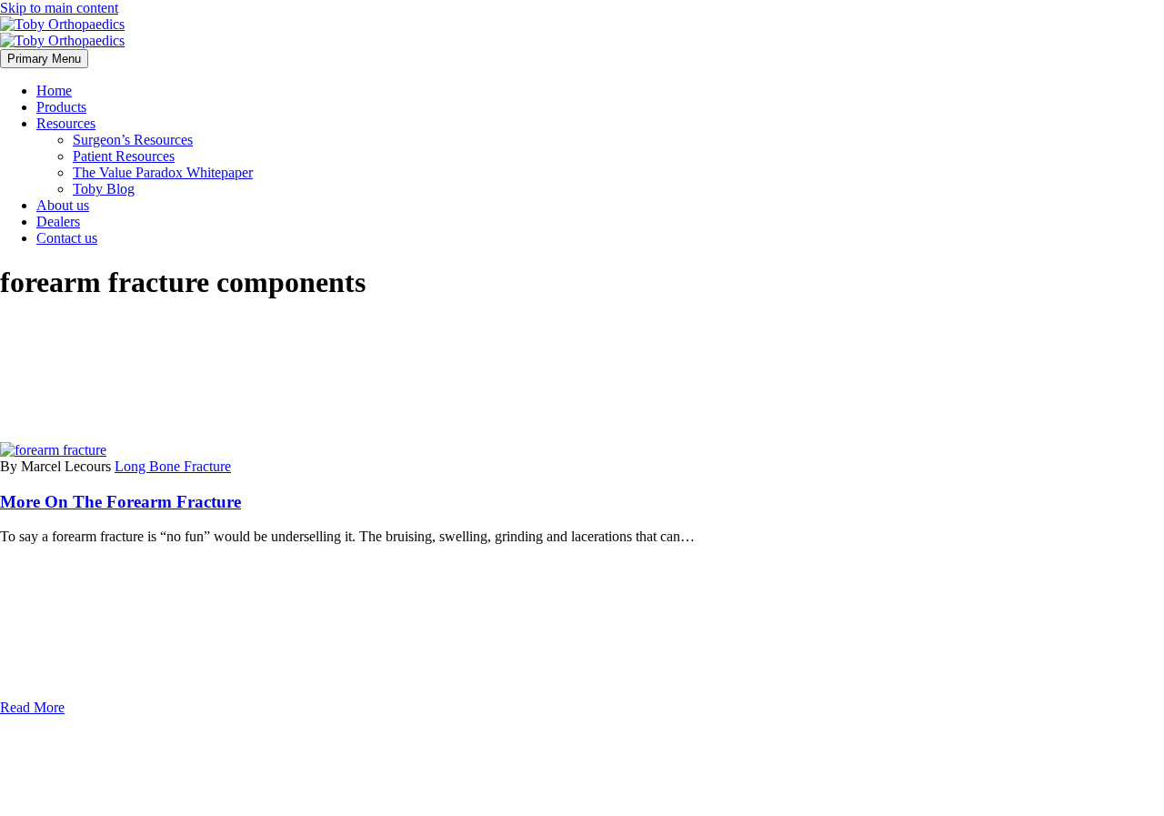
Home (54, 90)
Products (61, 107)
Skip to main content (59, 7)
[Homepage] (62, 32)
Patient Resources (124, 156)
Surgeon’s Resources (133, 139)
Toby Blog (104, 188)
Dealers (58, 221)
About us (62, 205)
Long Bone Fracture (173, 466)
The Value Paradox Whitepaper (163, 172)
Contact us (66, 238)
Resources (65, 123)
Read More (32, 707)
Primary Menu (44, 58)
